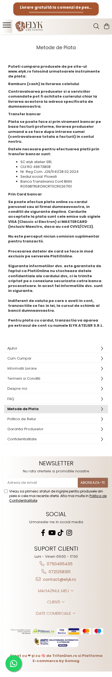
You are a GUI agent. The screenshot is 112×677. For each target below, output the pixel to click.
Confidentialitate (22, 439)
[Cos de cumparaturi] (106, 26)
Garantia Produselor (25, 429)
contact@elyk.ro (59, 579)
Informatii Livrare (22, 368)
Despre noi (17, 388)
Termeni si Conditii (23, 378)
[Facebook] (43, 533)
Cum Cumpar (19, 358)
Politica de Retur (21, 419)
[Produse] (7, 27)
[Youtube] (51, 533)
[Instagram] (69, 533)
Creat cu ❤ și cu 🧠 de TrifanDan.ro (44, 655)
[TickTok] (60, 533)
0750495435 (59, 564)
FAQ (10, 398)
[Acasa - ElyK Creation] (35, 26)
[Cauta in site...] (96, 26)
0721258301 (59, 572)
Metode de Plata (23, 408)
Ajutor (12, 348)
